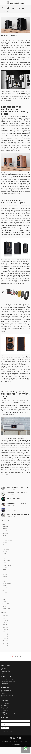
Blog (7, 11)
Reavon (5, 581)
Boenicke (5, 535)
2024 (4, 620)
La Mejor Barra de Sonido (8, 714)
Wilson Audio (6, 608)
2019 (4, 631)
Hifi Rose (5, 551)
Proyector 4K (5, 703)
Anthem (5, 524)
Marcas (3, 712)
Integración (4, 710)
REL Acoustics (7, 583)
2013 (4, 645)
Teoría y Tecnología (8, 594)
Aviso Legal (4, 697)
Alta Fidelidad (5, 705)
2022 (4, 625)
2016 (4, 638)
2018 (4, 634)
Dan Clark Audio (7, 540)
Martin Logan (6, 560)
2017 (4, 636)
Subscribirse (5, 728)
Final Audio (6, 549)
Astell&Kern (6, 526)
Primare (5, 574)
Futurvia (18, 744)
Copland (5, 537)
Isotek (4, 553)
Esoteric (5, 547)
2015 (4, 641)
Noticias (3, 668)
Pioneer (5, 569)
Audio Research (7, 531)
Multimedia (4, 708)
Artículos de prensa (6, 670)
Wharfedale (16, 38)
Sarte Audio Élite (6, 690)
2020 (4, 629)
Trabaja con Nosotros (7, 695)
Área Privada (4, 683)
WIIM (4, 606)
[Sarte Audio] (15, 3)
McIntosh (5, 563)
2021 (4, 627)
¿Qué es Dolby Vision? (13, 498)
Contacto (3, 693)
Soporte (3, 692)
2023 (4, 622)
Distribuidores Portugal (8, 681)
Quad (4, 579)
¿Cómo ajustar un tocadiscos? (16, 503)
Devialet (5, 542)
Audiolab (5, 533)
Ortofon (5, 567)
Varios (4, 599)
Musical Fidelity (7, 565)
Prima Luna (6, 572)
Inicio (2, 11)
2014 (4, 643)
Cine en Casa (4, 707)
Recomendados (5, 671)
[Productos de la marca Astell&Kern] (15, 656)
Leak (4, 558)
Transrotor (6, 597)
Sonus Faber (6, 588)
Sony (4, 590)
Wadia (4, 601)
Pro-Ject (5, 576)
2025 (4, 618)
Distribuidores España (7, 680)
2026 (4, 615)
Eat (3, 544)
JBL (4, 556)
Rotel (4, 585)
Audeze (5, 528)
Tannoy (5, 592)
